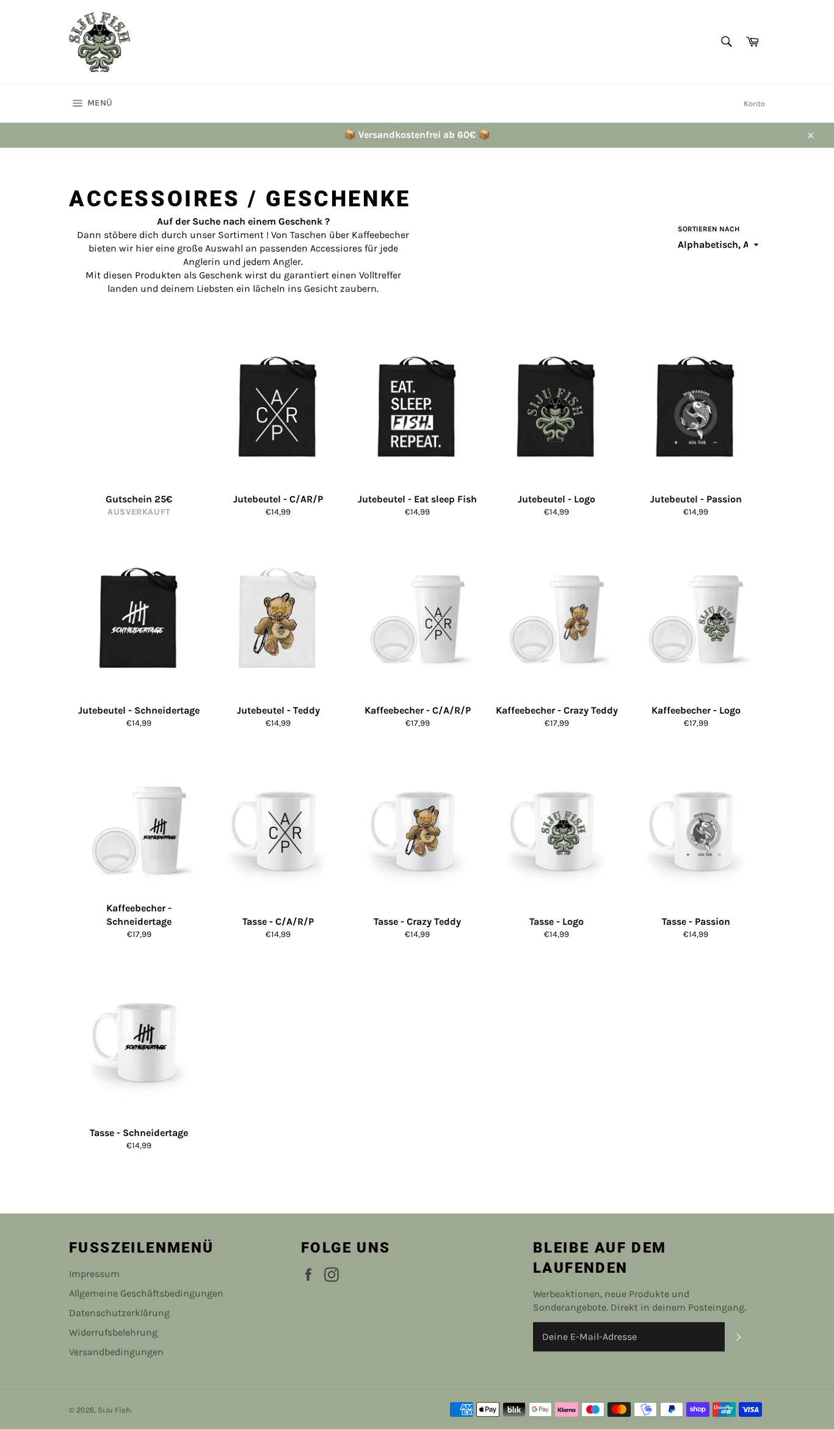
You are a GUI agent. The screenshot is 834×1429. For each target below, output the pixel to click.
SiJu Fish (114, 1409)
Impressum (94, 1273)
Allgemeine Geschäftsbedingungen (146, 1293)
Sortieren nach (708, 229)
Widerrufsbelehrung (113, 1332)
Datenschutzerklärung (119, 1313)
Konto (754, 103)
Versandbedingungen (116, 1352)
